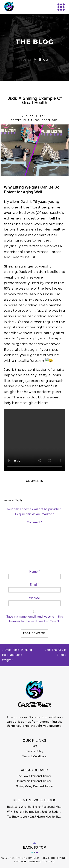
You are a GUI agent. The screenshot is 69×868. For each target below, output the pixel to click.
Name (34, 571)
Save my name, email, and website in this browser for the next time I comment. (34, 619)
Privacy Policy (34, 751)
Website (34, 598)
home (25, 59)
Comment (34, 522)
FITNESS (34, 120)
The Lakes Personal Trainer (34, 776)
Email (34, 585)
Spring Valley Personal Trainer (34, 786)
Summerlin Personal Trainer (34, 781)
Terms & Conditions (34, 756)
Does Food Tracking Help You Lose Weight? (17, 655)
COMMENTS (34, 481)
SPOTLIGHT (50, 120)
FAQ (34, 746)
